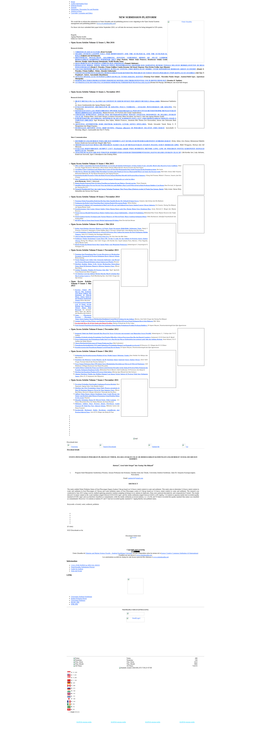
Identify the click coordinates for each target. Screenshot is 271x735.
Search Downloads (109, 447)
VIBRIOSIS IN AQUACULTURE (87, 52)
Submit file (155, 447)
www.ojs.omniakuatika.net (106, 23)
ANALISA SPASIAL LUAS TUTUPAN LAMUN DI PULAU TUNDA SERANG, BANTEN (109, 77)
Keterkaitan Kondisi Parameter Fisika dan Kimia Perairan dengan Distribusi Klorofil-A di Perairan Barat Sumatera (110, 175)
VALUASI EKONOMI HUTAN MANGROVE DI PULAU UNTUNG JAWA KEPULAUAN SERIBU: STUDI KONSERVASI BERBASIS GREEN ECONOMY (135, 69)
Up (187, 447)
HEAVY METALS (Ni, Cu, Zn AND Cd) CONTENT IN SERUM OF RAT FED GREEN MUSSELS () (117, 101)
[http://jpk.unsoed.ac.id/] (135, 593)
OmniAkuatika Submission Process (83, 567)
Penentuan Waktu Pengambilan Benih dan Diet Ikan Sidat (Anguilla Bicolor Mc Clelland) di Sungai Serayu (107, 201)
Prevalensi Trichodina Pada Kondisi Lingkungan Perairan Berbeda (95, 384)
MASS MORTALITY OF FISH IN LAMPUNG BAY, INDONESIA (99, 63)
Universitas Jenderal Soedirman (81, 597)
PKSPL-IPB (75, 602)
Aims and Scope (76, 571)
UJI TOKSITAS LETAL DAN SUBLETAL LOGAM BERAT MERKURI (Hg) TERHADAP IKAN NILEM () (112, 82)
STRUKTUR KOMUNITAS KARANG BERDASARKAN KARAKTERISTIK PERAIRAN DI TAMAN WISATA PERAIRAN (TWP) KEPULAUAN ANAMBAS (135, 73)
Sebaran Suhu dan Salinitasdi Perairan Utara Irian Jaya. (92, 236)
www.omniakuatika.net (144, 555)
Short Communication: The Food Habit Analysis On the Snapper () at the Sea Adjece (105, 179)
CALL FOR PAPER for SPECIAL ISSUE (85, 565)
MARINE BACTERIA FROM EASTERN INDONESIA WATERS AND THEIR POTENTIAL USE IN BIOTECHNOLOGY (120, 80)
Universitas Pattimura (78, 600)
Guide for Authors (77, 569)
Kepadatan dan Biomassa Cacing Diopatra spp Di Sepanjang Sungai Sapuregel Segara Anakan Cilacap (107, 359)
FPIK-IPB (74, 604)
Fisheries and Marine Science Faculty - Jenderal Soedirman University (109, 553)
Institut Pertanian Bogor (79, 598)
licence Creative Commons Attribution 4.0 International (179, 553)
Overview (74, 447)
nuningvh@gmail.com (135, 478)
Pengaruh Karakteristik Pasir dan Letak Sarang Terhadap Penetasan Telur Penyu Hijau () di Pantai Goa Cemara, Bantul (119, 189)
